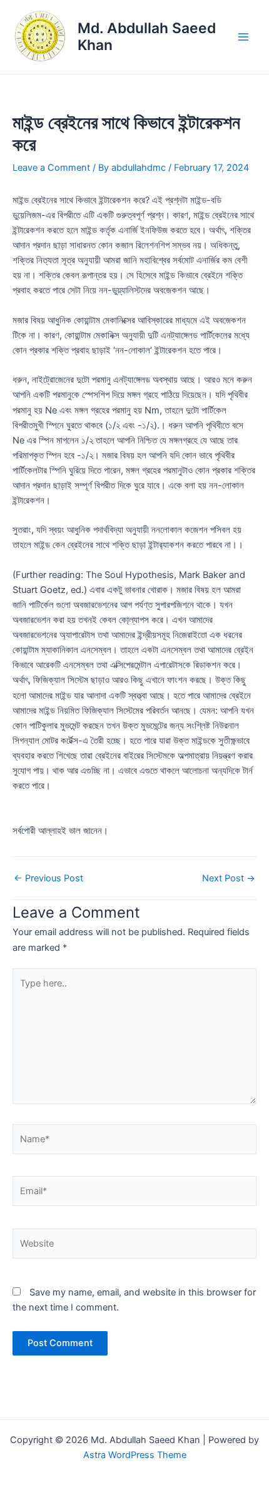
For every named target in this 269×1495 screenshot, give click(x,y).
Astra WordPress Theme (134, 1455)
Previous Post (48, 878)
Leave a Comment (51, 167)
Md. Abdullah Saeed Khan (147, 36)
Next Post (228, 878)
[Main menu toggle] (243, 37)
